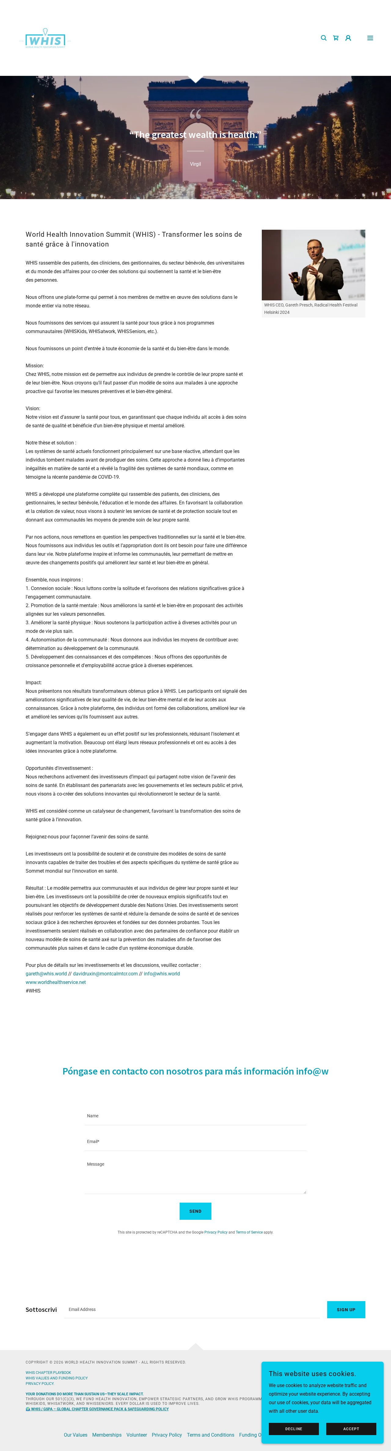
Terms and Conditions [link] (210, 1435)
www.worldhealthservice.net (56, 982)
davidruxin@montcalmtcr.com (105, 974)
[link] (45, 37)
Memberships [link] (107, 1435)
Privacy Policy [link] (216, 1232)
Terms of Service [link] (249, 1232)
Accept (351, 1429)
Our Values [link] (75, 1435)
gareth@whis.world (46, 974)
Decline (293, 1429)
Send (195, 1211)
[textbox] (195, 1116)
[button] (348, 38)
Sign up (346, 1309)
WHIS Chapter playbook (48, 1373)
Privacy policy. (40, 1384)
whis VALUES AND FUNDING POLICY (57, 1378)
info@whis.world (162, 974)
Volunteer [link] (136, 1435)
